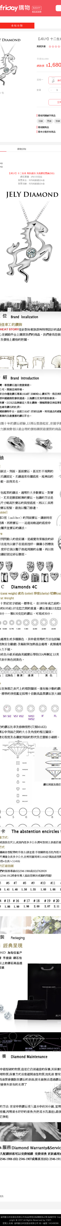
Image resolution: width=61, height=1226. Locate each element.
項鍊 (40, 121)
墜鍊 (49, 121)
